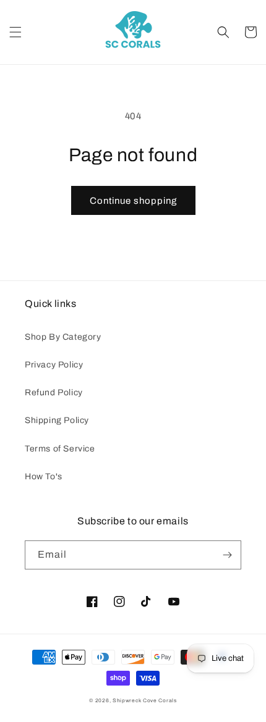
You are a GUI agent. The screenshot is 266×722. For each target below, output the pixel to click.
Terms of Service (60, 448)
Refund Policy (54, 392)
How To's (43, 476)
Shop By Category (63, 337)
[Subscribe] (227, 554)
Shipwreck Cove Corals (145, 700)
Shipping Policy (57, 420)
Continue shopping (133, 201)
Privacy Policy (54, 364)
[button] (15, 32)
